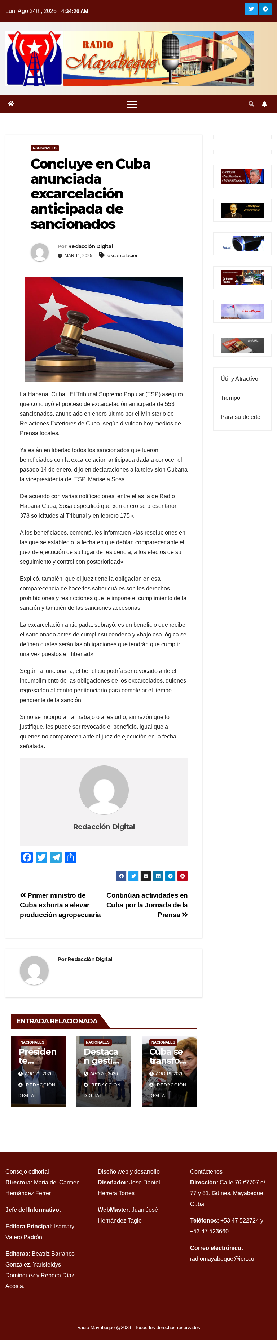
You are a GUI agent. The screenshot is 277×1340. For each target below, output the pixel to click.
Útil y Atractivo (239, 379)
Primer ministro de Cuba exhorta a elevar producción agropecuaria (60, 905)
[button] (251, 104)
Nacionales (45, 148)
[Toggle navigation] (132, 104)
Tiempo (230, 398)
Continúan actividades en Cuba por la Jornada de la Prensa (147, 905)
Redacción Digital (90, 246)
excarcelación (123, 255)
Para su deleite (240, 417)
